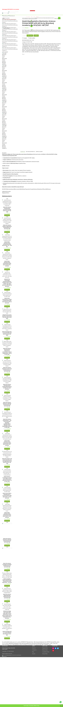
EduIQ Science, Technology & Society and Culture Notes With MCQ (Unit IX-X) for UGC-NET (7, 479)
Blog (33, 651)
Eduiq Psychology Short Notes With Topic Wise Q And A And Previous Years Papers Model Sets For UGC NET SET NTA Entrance (7, 615)
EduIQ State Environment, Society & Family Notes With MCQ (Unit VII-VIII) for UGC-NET (7, 301)
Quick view (11, 202)
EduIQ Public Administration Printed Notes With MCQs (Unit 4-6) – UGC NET (7, 443)
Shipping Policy (45, 648)
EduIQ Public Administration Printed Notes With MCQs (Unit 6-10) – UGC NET (7, 264)
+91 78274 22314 (10, 651)
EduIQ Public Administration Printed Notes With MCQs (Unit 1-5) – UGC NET (7, 244)
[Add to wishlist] (11, 204)
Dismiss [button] (61, 705)
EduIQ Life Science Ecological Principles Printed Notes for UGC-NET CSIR (7, 565)
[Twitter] (58, 648)
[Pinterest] (53, 651)
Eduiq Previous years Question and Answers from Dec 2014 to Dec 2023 (7, 316)
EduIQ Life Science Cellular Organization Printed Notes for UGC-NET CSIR (7, 227)
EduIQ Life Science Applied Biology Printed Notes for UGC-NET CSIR (7, 596)
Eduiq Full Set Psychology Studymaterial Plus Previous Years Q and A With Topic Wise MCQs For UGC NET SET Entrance (7, 283)
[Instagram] (53, 648)
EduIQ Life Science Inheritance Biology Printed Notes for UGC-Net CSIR (7, 540)
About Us (34, 648)
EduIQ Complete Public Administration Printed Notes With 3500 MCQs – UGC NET (7, 580)
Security (33, 653)
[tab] (22, 151)
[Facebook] (55, 648)
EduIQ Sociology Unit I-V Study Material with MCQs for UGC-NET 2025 (7, 333)
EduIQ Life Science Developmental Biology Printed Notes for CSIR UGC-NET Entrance (7, 387)
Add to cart (30, 35)
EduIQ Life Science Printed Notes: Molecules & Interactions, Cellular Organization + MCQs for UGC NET (7, 351)
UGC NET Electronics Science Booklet (32, 51)
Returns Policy (45, 649)
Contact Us (34, 649)
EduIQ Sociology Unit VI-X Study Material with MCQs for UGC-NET (7, 633)
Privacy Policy (44, 653)
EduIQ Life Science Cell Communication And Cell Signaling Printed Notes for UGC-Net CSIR (7, 461)
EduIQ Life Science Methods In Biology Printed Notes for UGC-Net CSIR (7, 404)
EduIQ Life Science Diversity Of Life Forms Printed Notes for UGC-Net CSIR (7, 369)
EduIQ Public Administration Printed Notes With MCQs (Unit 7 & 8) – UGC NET (7, 515)
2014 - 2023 (5, 655)
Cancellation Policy (45, 651)
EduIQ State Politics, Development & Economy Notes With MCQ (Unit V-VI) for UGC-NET (7, 496)
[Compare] (11, 200)
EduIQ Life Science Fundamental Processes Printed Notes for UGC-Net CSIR (7, 209)
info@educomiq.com (8, 653)
